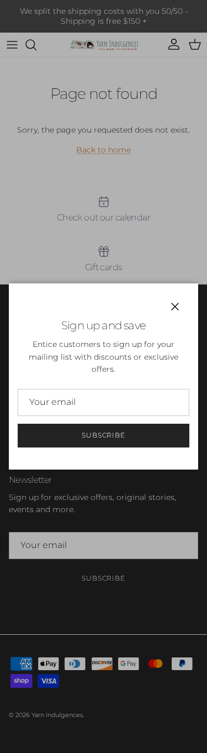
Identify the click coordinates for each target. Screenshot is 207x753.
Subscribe (104, 435)
